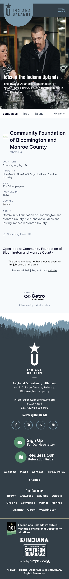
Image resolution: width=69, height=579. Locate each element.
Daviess (42, 495)
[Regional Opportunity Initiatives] (17, 9)
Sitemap (34, 479)
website (52, 270)
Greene (11, 503)
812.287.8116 (34, 403)
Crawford (26, 495)
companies (10, 113)
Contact (37, 472)
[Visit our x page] (40, 425)
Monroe (57, 503)
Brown (11, 495)
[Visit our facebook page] (16, 425)
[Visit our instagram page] (28, 425)
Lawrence (28, 503)
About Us (10, 472)
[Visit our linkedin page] (53, 425)
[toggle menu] (61, 10)
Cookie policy (43, 305)
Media (24, 472)
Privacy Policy (56, 472)
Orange (18, 509)
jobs (26, 113)
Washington (47, 509)
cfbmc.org (16, 151)
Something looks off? (19, 234)
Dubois (57, 495)
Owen (31, 509)
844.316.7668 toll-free (34, 407)
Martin (43, 503)
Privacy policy (26, 305)
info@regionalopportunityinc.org (35, 399)
